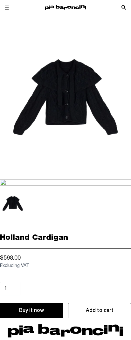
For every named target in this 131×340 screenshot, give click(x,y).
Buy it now (31, 310)
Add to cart (100, 310)
